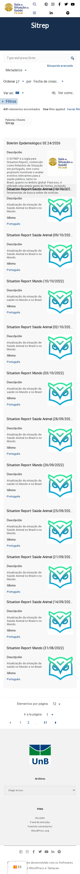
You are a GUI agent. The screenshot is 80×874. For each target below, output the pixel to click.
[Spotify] (68, 13)
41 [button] (45, 723)
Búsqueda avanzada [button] (60, 65)
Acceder (40, 817)
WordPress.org (40, 830)
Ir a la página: (33, 714)
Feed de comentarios (40, 826)
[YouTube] (73, 4)
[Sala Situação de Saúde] (16, 8)
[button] (10, 723)
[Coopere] (46, 4)
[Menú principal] (34, 13)
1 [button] (20, 723)
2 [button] (28, 723)
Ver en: (9, 93)
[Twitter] (66, 4)
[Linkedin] (51, 13)
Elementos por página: (32, 704)
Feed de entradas (40, 822)
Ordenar (9, 81)
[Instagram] (53, 4)
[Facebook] (59, 4)
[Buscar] (34, 4)
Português (13, 223)
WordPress (36, 868)
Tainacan (53, 868)
